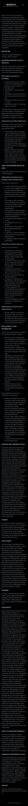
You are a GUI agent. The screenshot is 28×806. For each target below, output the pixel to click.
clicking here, (7, 793)
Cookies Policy (22, 537)
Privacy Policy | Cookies (14, 804)
